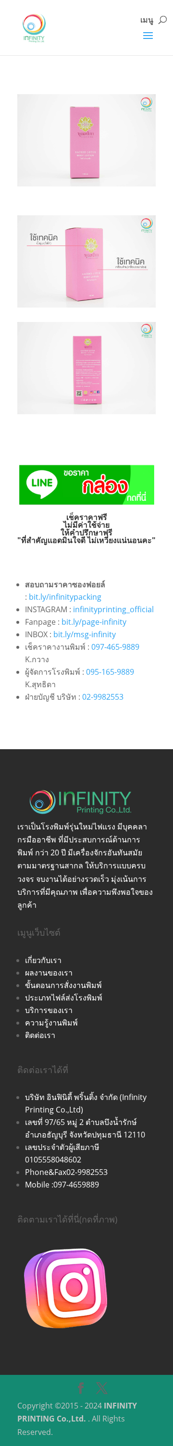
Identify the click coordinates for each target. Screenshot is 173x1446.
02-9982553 (103, 697)
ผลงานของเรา (49, 972)
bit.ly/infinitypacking (65, 597)
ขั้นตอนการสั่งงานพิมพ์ (63, 985)
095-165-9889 (110, 672)
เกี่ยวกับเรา (43, 960)
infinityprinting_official (113, 609)
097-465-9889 (115, 647)
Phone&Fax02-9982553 (66, 1172)
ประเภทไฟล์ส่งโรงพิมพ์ (63, 997)
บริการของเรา (49, 1010)
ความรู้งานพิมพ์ (51, 1022)
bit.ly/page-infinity (94, 622)
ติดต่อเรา (40, 1035)
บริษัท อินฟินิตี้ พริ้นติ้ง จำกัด (72, 1097)
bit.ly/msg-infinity (84, 634)
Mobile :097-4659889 (62, 1184)
